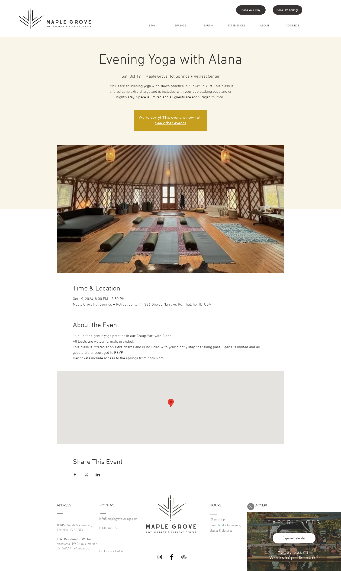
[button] (250, 506)
